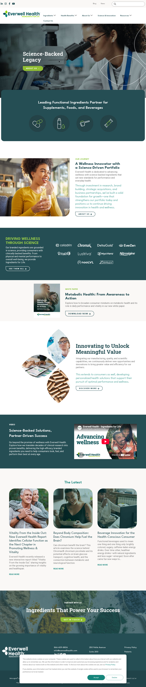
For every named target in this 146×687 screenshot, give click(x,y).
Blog (94, 4)
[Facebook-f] (9, 3)
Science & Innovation (107, 16)
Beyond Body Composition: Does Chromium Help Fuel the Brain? (72, 537)
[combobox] (128, 4)
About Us (86, 16)
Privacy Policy (110, 665)
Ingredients (48, 16)
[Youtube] (13, 3)
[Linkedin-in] (1, 3)
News (103, 4)
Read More (14, 574)
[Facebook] (61, 654)
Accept (96, 677)
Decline (114, 677)
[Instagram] (5, 3)
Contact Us (48, 21)
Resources (124, 16)
